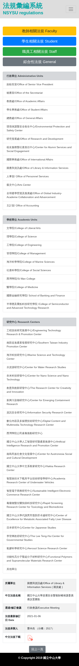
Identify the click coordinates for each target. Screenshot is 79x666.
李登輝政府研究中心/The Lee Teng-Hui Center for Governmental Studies (35, 538)
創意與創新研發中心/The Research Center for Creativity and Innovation (39, 389)
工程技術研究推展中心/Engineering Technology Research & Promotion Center (34, 332)
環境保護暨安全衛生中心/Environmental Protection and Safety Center (38, 128)
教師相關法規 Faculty (39, 31)
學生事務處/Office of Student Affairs (27, 109)
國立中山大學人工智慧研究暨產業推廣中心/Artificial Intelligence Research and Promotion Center (36, 443)
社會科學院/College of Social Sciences (29, 270)
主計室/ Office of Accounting (23, 205)
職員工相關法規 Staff (39, 51)
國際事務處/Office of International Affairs (30, 159)
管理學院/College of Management (26, 253)
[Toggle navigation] (71, 9)
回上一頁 (37, 649)
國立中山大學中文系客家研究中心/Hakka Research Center (36, 468)
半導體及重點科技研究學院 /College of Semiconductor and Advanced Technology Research (38, 305)
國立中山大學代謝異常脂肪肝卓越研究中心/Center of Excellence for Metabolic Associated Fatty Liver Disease (39, 517)
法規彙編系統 (23, 8)
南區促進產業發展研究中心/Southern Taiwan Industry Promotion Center (37, 344)
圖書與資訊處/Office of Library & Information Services (37, 167)
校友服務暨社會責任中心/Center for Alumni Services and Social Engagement (39, 149)
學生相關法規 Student (40, 41)
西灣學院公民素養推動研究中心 (25, 433)
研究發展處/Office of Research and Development (35, 138)
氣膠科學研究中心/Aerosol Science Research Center (37, 548)
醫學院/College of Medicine (22, 287)
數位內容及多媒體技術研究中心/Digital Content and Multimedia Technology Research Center (36, 422)
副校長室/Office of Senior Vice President (30, 84)
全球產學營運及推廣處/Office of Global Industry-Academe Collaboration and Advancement (34, 195)
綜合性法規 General (39, 62)
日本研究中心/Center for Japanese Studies (31, 527)
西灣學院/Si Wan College (21, 278)
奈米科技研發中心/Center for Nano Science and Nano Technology (38, 377)
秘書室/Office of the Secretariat (25, 92)
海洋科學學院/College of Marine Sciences (31, 261)
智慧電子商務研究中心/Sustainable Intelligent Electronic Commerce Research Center (39, 492)
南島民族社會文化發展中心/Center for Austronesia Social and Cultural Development (39, 455)
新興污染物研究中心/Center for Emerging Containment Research (38, 402)
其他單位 (12, 569)
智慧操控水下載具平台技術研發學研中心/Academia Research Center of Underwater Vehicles (36, 480)
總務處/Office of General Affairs (25, 118)
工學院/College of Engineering (24, 244)
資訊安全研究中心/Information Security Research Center (39, 412)
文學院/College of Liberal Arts (24, 228)
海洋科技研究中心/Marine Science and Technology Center (36, 356)
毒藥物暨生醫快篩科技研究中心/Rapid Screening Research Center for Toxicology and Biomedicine (35, 505)
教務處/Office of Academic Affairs (26, 101)
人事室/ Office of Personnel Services (28, 176)
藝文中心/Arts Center (19, 184)
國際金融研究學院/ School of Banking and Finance (36, 295)
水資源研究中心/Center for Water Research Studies (36, 367)
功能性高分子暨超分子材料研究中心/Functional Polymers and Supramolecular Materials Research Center (39, 558)
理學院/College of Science (22, 236)
